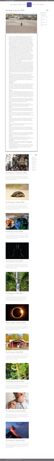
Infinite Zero (15, 4)
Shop (11, 4)
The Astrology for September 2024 (16, 173)
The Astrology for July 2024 (14, 232)
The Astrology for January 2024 (15, 440)
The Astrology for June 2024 (14, 261)
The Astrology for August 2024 (15, 202)
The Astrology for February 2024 (15, 411)
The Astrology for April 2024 (14, 352)
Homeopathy (16, 174)
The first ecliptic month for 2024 (16, 323)
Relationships (20, 12)
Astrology (11, 12)
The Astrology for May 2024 (14, 293)
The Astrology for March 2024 (15, 382)
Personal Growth (17, 12)
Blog (37, 4)
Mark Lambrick (8, 12)
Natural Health (19, 174)
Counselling (13, 12)
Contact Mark (41, 4)
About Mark (20, 4)
